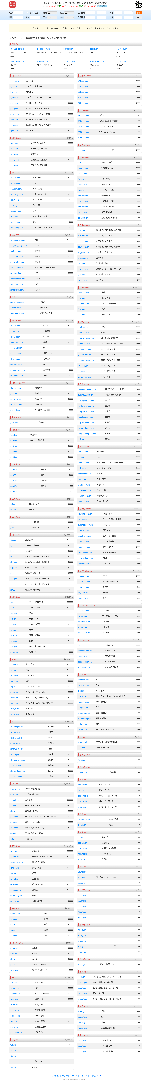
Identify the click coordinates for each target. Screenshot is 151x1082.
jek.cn (13, 527)
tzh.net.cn (82, 772)
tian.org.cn (82, 993)
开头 (30, 12)
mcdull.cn (14, 1010)
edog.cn (13, 918)
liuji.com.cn (83, 371)
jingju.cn (14, 680)
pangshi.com (16, 188)
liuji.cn (13, 686)
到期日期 (81, 17)
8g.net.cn (82, 871)
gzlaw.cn (14, 964)
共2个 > (70, 499)
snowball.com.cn (85, 558)
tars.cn (13, 805)
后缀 (45, 12)
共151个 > (137, 571)
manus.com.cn (84, 451)
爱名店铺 (75, 1076)
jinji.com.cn (83, 365)
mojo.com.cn (83, 462)
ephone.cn (15, 913)
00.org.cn (82, 906)
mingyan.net (83, 685)
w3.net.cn (82, 877)
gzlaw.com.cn (84, 616)
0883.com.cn (83, 131)
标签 (62, 17)
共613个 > (69, 235)
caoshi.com (15, 177)
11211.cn (14, 480)
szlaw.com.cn (84, 632)
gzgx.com (14, 102)
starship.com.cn (85, 535)
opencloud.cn (16, 889)
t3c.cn (13, 1066)
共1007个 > (68, 535)
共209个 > (69, 1040)
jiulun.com (14, 199)
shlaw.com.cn (84, 627)
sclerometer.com (17, 313)
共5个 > (70, 138)
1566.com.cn (83, 120)
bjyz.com (14, 97)
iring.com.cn (83, 575)
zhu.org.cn (82, 998)
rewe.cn (13, 613)
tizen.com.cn (83, 645)
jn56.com (14, 422)
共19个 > (69, 430)
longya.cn (14, 708)
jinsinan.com (15, 250)
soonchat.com (16, 375)
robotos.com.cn (85, 552)
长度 (111, 17)
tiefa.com (14, 216)
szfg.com (14, 119)
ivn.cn (13, 521)
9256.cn (13, 434)
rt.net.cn (81, 759)
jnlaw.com (14, 393)
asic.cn (13, 607)
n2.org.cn (82, 1051)
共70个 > (69, 943)
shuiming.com (16, 194)
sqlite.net (82, 747)
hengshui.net (83, 701)
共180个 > (137, 384)
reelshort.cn (15, 993)
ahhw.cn (14, 651)
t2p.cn (13, 1044)
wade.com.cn (84, 484)
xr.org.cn (82, 935)
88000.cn (14, 469)
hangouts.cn (15, 988)
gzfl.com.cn (83, 274)
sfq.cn (13, 509)
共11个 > (69, 383)
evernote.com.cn (85, 524)
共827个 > (69, 721)
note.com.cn (83, 468)
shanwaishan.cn (17, 770)
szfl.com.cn (83, 263)
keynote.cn (15, 851)
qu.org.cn (82, 987)
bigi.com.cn (83, 297)
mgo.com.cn (83, 167)
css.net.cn (82, 842)
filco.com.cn (83, 656)
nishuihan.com (16, 256)
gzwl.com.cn (83, 246)
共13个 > (137, 76)
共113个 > (137, 674)
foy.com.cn (83, 178)
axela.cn (14, 1026)
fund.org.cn (83, 1022)
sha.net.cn (82, 806)
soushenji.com (16, 273)
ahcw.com (14, 159)
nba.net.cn (82, 848)
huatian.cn (15, 664)
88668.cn (14, 486)
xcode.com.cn (84, 581)
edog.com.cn (83, 587)
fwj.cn (12, 503)
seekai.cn (14, 900)
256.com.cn (83, 86)
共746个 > (69, 977)
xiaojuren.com (16, 284)
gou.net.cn (82, 784)
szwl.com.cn (83, 268)
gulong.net (82, 723)
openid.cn (14, 856)
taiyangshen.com (17, 239)
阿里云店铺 (64, 1076)
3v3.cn (13, 1061)
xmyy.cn (14, 589)
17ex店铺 (95, 1076)
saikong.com (16, 205)
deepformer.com (17, 369)
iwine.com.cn (84, 598)
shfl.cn (13, 556)
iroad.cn (13, 935)
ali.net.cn (82, 824)
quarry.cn (14, 822)
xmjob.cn (14, 970)
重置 (138, 17)
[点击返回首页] (12, 4)
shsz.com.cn (83, 257)
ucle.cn (13, 635)
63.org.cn (82, 895)
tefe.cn (13, 629)
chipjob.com (15, 358)
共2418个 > (68, 784)
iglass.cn (14, 929)
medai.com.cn (84, 546)
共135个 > (137, 640)
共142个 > (69, 908)
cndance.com (16, 364)
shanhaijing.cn (16, 726)
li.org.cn (81, 976)
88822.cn (14, 474)
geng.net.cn (83, 795)
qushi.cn (14, 692)
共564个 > (137, 287)
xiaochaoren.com (18, 278)
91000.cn (14, 491)
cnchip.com (15, 325)
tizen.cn (13, 982)
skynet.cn (14, 867)
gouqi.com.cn (84, 332)
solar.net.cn (83, 859)
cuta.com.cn (83, 303)
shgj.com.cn (83, 252)
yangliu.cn (14, 714)
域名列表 (55, 1076)
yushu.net (82, 696)
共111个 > (69, 172)
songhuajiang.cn (17, 732)
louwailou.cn (15, 765)
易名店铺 (85, 1076)
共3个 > (138, 867)
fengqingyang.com (18, 245)
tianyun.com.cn (84, 349)
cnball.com (15, 336)
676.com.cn (83, 102)
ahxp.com (14, 165)
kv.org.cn (82, 946)
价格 (111, 12)
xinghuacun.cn (16, 748)
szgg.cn (13, 567)
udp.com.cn (83, 201)
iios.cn (13, 602)
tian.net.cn (82, 790)
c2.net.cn (82, 882)
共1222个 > (136, 509)
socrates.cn (15, 827)
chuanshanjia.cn (17, 759)
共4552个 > (136, 322)
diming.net (82, 690)
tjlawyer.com (15, 387)
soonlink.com (16, 347)
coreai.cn (14, 884)
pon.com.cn (83, 195)
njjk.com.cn (83, 230)
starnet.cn (14, 873)
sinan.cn (14, 697)
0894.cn (13, 440)
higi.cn (13, 618)
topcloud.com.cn (85, 563)
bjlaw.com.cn (83, 610)
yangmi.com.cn (84, 376)
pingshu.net (83, 707)
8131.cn (13, 445)
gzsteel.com (15, 410)
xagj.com (14, 148)
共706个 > (137, 225)
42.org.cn (82, 911)
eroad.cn (14, 924)
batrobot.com (16, 353)
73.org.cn (82, 900)
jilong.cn (14, 703)
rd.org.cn (82, 929)
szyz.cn (13, 573)
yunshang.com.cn (86, 360)
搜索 (138, 13)
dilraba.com (15, 307)
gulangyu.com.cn (85, 394)
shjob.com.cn (84, 621)
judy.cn (13, 838)
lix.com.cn (82, 190)
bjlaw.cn (13, 953)
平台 (45, 17)
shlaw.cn (14, 958)
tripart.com (15, 331)
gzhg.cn (13, 578)
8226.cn (13, 451)
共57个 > (137, 1006)
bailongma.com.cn (86, 439)
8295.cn (13, 456)
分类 (62, 12)
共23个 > (137, 110)
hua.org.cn (82, 982)
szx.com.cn (83, 149)
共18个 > (137, 157)
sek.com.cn (83, 217)
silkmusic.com (16, 342)
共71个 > (69, 320)
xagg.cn (13, 646)
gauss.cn (14, 794)
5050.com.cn (83, 137)
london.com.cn (84, 495)
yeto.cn (13, 640)
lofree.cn (14, 1004)
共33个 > (137, 779)
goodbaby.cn (16, 895)
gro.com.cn (83, 184)
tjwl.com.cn (83, 279)
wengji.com (15, 221)
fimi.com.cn (83, 308)
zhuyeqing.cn (16, 754)
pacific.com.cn (84, 473)
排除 (11, 17)
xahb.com (14, 154)
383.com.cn (83, 91)
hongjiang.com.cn (86, 338)
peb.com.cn (83, 206)
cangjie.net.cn (84, 819)
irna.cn (13, 624)
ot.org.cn (82, 951)
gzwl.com (14, 114)
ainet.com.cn (83, 541)
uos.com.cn (83, 162)
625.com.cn (83, 97)
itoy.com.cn (83, 592)
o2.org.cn (82, 1040)
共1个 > (70, 417)
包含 (11, 12)
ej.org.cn (82, 940)
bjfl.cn (13, 550)
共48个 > (137, 972)
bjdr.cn (13, 545)
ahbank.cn (15, 947)
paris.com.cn (83, 501)
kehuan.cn (15, 669)
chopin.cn (14, 811)
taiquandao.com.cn (86, 427)
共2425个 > (68, 846)
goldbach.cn (15, 816)
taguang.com (16, 210)
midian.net (82, 729)
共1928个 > (68, 659)
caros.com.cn (84, 519)
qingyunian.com (17, 262)
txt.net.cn (82, 837)
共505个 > (69, 597)
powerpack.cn (16, 862)
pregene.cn (15, 1015)
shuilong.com (16, 183)
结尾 (36, 12)
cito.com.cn (83, 314)
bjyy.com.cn (83, 241)
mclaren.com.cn (85, 650)
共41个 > (69, 76)
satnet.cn (14, 878)
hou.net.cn (82, 801)
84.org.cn (82, 917)
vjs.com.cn (82, 173)
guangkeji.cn (16, 743)
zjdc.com (14, 130)
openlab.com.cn (85, 530)
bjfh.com (14, 86)
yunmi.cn (14, 675)
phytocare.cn (16, 1032)
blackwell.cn (15, 788)
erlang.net (82, 741)
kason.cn (14, 999)
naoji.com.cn (83, 326)
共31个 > (137, 605)
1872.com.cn (83, 115)
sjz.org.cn (82, 964)
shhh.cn (13, 561)
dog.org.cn (82, 1016)
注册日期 (81, 12)
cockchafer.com (17, 302)
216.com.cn (83, 80)
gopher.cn (14, 833)
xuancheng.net (84, 718)
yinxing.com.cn (84, 354)
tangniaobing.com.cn (87, 433)
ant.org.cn (82, 1011)
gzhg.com (14, 108)
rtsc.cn (13, 539)
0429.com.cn (83, 126)
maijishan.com (16, 267)
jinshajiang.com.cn (86, 400)
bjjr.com (13, 91)
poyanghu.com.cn (86, 422)
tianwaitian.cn (16, 776)
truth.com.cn (83, 479)
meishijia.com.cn (85, 416)
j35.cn (13, 1055)
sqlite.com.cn (84, 667)
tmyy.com (14, 80)
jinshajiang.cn (16, 737)
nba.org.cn (82, 1027)
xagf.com (14, 143)
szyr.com (14, 125)
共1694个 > (136, 446)
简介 (28, 17)
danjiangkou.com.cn (87, 389)
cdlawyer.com (16, 404)
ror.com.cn (82, 212)
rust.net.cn (82, 853)
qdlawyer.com (16, 398)
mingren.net (83, 679)
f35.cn (13, 1050)
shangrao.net (84, 712)
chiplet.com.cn (84, 490)
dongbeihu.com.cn (86, 411)
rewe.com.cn (83, 292)
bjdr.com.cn (83, 235)
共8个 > (70, 464)
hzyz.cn (13, 584)
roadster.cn (15, 799)
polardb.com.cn (85, 661)
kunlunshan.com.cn (86, 405)
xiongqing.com (16, 227)
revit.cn (13, 1021)
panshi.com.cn (84, 343)
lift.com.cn (82, 456)
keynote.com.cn (85, 513)
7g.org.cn (82, 1045)
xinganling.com (17, 289)
